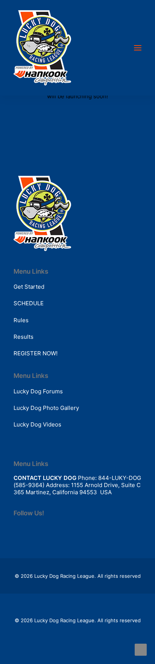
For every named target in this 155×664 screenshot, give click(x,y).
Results (23, 336)
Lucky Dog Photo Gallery (46, 407)
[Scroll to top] (141, 649)
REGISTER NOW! (36, 353)
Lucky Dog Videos (37, 424)
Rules (21, 320)
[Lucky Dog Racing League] (42, 47)
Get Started (29, 286)
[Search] (115, 47)
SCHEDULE (29, 303)
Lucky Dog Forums (38, 391)
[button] (137, 48)
